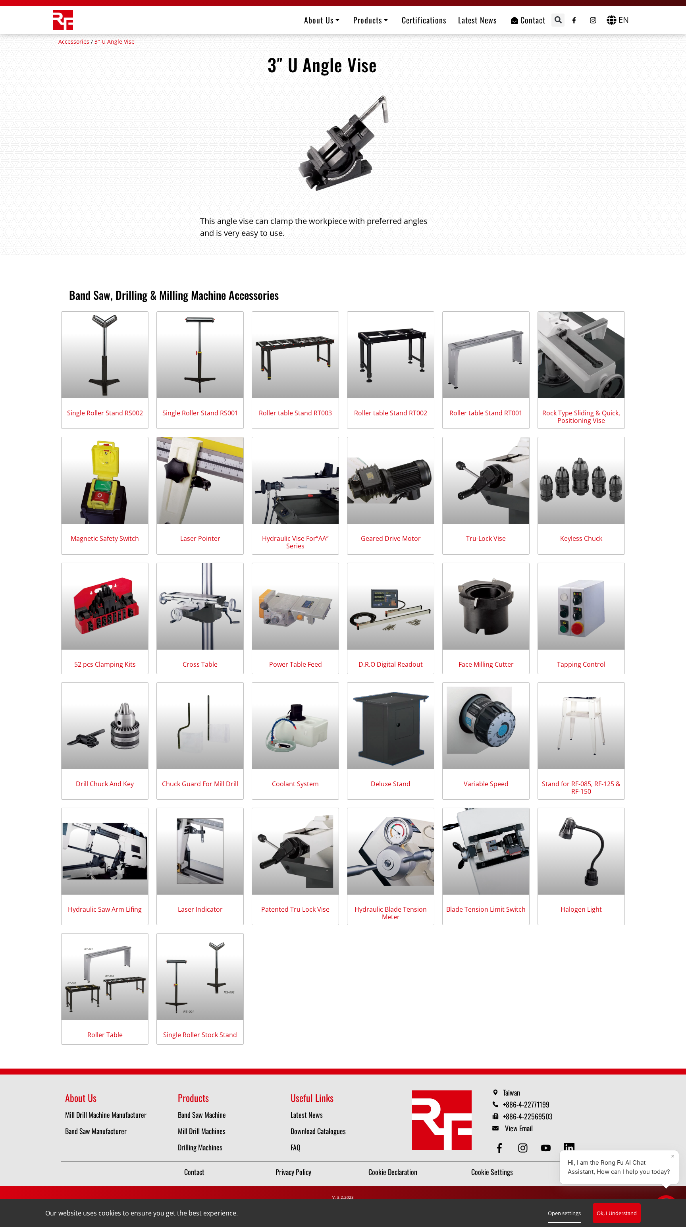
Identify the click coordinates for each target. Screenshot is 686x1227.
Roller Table (105, 1035)
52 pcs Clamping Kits (105, 664)
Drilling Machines (200, 1147)
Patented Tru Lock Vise (295, 909)
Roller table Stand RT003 (295, 413)
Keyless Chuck (581, 538)
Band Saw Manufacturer (96, 1131)
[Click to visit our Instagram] (593, 18)
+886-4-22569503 (528, 1116)
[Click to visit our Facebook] (574, 18)
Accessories (73, 41)
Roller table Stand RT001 (485, 413)
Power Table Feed (295, 664)
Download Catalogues (318, 1131)
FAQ (296, 1147)
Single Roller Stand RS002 (105, 413)
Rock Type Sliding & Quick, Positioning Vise (581, 416)
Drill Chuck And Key (105, 784)
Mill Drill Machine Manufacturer (105, 1114)
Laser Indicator (200, 909)
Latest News (477, 20)
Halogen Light (581, 909)
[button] (558, 20)
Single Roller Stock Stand (200, 1035)
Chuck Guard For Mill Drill (200, 784)
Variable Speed (486, 784)
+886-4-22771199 (526, 1104)
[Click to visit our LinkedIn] (570, 1148)
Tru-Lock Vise (486, 538)
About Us (318, 20)
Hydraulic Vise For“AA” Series (295, 542)
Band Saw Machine (202, 1114)
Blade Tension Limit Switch (486, 909)
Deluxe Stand (390, 784)
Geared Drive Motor (391, 538)
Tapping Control (581, 664)
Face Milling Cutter (486, 664)
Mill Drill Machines (201, 1131)
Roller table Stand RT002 (390, 413)
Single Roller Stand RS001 (200, 413)
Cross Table (200, 664)
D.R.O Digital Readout (390, 664)
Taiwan (511, 1092)
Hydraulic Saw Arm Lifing (105, 909)
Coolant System (295, 784)
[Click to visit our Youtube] (547, 1148)
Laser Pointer (200, 538)
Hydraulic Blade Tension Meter (391, 913)
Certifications (424, 20)
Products (367, 20)
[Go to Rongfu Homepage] (63, 20)
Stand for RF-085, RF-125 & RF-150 (581, 787)
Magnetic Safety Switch (105, 538)
